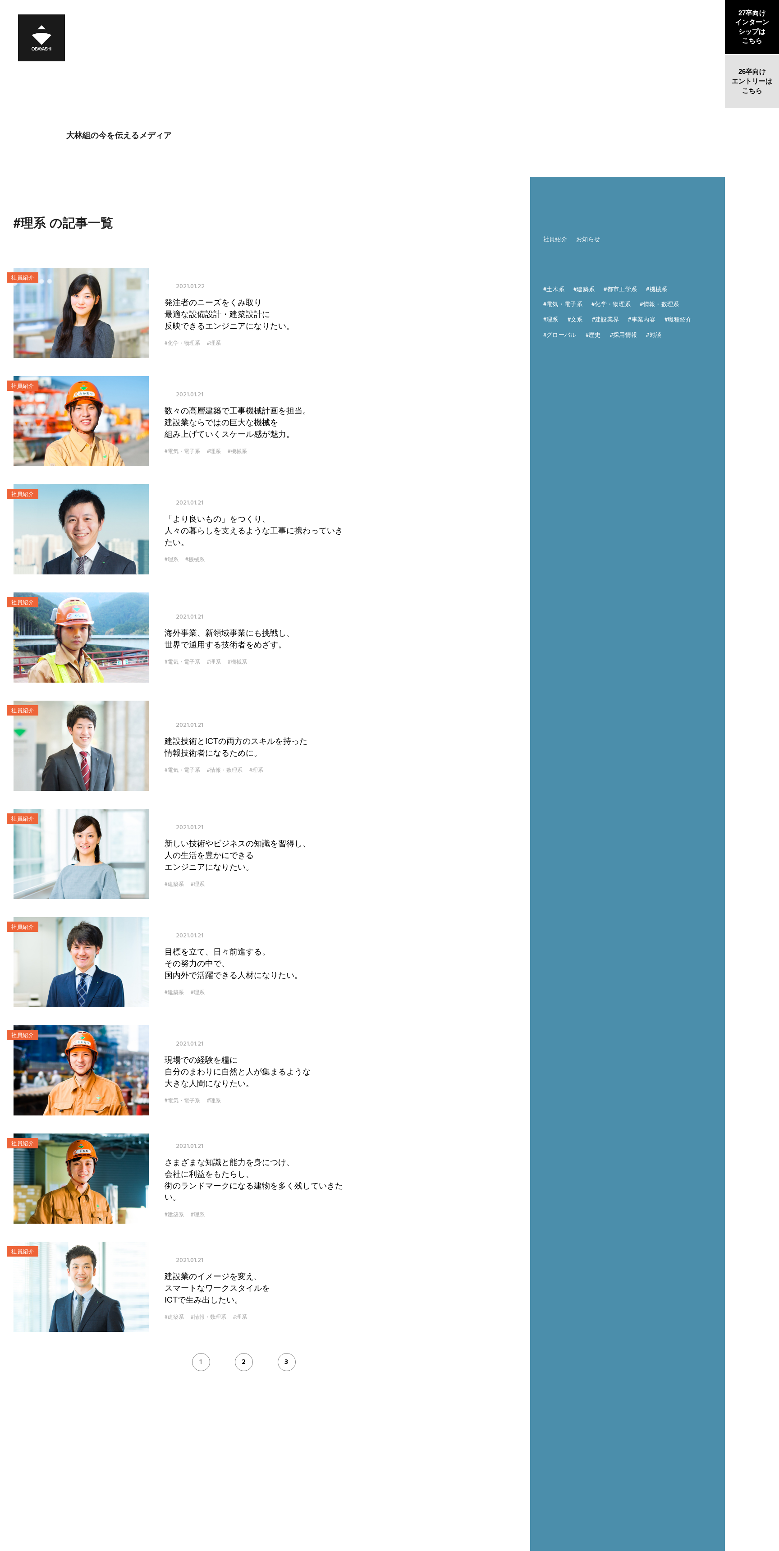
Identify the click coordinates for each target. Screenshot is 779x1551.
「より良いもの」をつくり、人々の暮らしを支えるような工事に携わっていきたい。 (254, 530)
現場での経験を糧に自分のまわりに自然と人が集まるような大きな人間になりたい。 (238, 1071)
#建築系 (174, 883)
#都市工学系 (620, 289)
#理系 (214, 342)
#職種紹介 (678, 319)
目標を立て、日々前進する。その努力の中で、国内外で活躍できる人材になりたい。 (233, 962)
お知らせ (588, 239)
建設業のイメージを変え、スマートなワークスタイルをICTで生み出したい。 (217, 1287)
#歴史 (593, 334)
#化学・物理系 (182, 342)
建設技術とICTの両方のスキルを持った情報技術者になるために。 (236, 746)
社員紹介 (555, 239)
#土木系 (553, 289)
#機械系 (237, 451)
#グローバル (560, 334)
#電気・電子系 (182, 451)
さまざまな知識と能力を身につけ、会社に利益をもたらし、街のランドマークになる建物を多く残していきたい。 (254, 1179)
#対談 (653, 334)
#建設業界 (605, 319)
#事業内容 (641, 319)
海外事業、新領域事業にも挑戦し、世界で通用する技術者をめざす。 (229, 638)
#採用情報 (623, 334)
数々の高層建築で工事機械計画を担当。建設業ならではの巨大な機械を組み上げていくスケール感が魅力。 (238, 421)
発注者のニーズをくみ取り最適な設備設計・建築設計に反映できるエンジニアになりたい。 (229, 313)
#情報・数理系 (225, 769)
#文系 (575, 319)
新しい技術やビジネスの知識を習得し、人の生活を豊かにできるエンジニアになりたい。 (238, 854)
